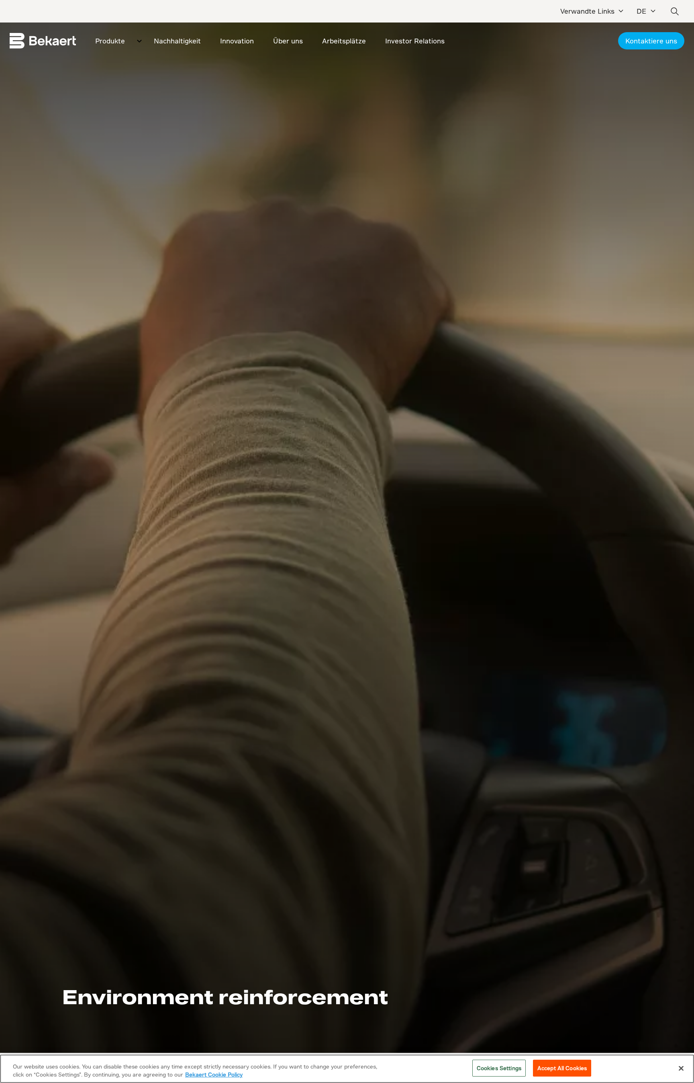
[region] (347, 1068)
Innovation (237, 41)
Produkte (110, 41)
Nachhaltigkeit (177, 41)
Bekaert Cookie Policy (214, 1074)
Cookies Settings (499, 1068)
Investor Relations (415, 41)
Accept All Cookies (562, 1068)
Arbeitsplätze (344, 41)
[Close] (681, 1068)
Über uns (288, 41)
